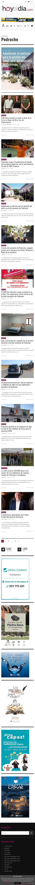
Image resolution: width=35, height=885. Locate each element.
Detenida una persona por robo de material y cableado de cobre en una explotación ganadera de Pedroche (17, 384)
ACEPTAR (17, 883)
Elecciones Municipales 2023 (12, 861)
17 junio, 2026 (9, 168)
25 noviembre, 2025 (10, 477)
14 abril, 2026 (9, 298)
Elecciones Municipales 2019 (12, 858)
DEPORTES (4, 159)
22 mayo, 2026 (10, 210)
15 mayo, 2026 (9, 254)
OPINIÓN (6, 865)
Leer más (3, 135)
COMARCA (4, 115)
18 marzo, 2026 (9, 389)
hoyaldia (3, 168)
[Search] (3, 1)
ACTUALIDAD (4, 468)
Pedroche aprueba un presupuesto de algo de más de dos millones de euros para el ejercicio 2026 (16, 428)
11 (15, 541)
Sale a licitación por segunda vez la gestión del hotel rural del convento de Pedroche (17, 341)
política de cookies (7, 881)
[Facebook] (25, 1)
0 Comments (31, 134)
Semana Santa (8, 871)
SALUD (6, 869)
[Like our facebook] (19, 549)
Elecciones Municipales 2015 (12, 856)
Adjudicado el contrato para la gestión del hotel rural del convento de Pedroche (16, 207)
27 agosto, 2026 (15, 124)
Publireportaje (8, 867)
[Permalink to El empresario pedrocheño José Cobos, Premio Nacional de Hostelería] (17, 501)
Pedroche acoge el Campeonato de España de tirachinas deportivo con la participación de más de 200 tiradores (17, 164)
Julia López (3, 210)
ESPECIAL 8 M (8, 863)
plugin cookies (31, 883)
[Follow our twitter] (3, 549)
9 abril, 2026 (10, 345)
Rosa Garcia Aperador (6, 124)
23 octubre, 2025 (11, 519)
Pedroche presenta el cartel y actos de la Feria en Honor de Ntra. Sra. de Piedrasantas (16, 120)
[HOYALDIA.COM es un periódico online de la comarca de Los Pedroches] (17, 10)
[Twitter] (28, 1)
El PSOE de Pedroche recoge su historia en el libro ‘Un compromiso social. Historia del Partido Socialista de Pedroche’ (17, 294)
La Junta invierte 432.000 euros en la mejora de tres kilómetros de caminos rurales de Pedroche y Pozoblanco (15, 472)
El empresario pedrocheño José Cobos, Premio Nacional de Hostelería (15, 515)
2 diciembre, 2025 (11, 433)
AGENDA (6, 848)
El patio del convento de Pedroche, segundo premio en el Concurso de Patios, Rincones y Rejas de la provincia (17, 250)
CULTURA (4, 289)
